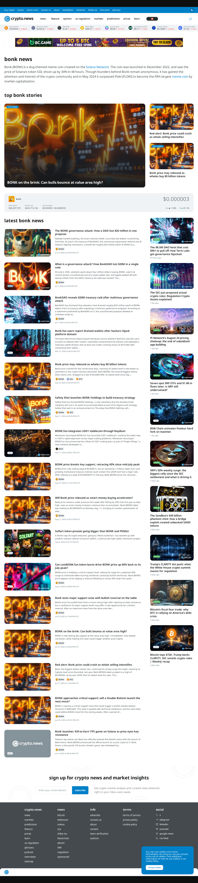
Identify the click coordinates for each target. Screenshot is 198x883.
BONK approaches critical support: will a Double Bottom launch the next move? (97, 699)
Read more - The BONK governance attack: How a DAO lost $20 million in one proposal (27, 243)
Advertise (80, 10)
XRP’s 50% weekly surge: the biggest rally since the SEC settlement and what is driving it (170, 474)
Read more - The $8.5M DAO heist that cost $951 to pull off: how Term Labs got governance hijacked (172, 231)
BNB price (90, 28)
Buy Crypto (9, 10)
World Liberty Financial (59, 449)
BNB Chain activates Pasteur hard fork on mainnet (171, 430)
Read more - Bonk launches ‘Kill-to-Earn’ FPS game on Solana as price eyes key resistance (27, 743)
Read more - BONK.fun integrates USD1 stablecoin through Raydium (27, 443)
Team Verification (99, 833)
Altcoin (61, 842)
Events (20, 10)
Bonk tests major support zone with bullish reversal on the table (96, 598)
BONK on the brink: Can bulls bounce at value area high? (55, 182)
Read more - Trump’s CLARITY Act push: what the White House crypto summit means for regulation (172, 548)
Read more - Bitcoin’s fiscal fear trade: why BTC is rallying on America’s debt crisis (172, 593)
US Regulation (82, 18)
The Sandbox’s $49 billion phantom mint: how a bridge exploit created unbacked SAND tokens (170, 520)
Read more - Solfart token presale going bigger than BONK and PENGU (27, 543)
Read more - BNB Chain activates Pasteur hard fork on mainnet (172, 412)
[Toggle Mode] (192, 10)
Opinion (67, 18)
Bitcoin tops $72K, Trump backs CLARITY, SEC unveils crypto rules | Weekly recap (171, 658)
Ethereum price (42, 28)
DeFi (59, 847)
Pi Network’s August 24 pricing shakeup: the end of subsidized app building (170, 341)
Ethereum (62, 819)
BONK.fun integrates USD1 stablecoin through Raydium (90, 431)
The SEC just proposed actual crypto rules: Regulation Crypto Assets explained (170, 296)
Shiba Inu (62, 833)
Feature (55, 18)
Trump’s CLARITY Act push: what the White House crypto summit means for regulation (170, 567)
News (43, 18)
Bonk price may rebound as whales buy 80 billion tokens (167, 174)
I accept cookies (154, 867)
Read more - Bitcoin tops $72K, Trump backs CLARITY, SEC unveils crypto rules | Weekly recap (172, 638)
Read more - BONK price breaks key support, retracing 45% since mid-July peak (27, 476)
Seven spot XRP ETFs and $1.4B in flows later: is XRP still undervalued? (171, 386)
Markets (98, 18)
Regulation (63, 852)
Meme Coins (32, 10)
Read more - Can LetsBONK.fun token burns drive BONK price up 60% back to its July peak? (27, 576)
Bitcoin (80, 379)
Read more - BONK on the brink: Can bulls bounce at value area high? (27, 643)
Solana (70, 379)
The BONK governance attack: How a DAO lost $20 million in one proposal (96, 232)
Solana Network (97, 67)
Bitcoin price (15, 28)
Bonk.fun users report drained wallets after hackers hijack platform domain (92, 332)
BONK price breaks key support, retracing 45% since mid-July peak (97, 464)
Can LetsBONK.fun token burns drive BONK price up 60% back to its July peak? (98, 566)
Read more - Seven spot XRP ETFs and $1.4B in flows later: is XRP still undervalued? (172, 367)
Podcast (28, 852)
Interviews (30, 856)
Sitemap (28, 861)
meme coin (180, 76)
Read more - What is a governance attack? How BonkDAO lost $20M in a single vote (27, 276)
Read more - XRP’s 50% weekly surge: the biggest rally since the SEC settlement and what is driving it (172, 454)
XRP (59, 829)
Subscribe (80, 790)
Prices (126, 18)
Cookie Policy (130, 824)
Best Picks (105, 10)
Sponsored (63, 856)
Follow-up (92, 10)
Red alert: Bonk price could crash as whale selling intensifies (171, 135)
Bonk (18, 199)
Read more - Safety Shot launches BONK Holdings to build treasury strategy (27, 410)
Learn (137, 18)
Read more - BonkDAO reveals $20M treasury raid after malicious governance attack (27, 309)
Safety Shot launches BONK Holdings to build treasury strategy (95, 397)
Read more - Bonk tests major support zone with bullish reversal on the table (27, 610)
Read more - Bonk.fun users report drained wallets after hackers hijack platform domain (27, 343)
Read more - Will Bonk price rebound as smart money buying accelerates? (27, 510)
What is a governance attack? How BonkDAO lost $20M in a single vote (97, 265)
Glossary (116, 10)
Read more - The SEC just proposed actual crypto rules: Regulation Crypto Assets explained (172, 276)
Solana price (114, 28)
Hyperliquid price (138, 28)
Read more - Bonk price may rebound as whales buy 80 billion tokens (27, 376)
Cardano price (163, 28)
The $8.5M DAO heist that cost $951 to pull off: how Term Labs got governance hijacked (170, 251)
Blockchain (63, 838)
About (56, 10)
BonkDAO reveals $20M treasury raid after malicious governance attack (96, 299)
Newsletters (67, 10)
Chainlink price (188, 28)
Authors (94, 838)
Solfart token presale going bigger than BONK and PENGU (92, 531)
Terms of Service (131, 815)
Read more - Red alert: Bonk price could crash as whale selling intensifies (27, 677)
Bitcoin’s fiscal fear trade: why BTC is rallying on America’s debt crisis (170, 613)
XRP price (67, 28)
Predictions (113, 18)
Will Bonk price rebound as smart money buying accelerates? (94, 497)
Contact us (46, 10)
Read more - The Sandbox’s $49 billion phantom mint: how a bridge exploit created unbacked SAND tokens (172, 499)
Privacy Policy (130, 819)
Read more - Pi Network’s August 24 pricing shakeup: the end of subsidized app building (172, 321)
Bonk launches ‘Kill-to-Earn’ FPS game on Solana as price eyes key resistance (97, 733)
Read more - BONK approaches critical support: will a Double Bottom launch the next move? (27, 710)
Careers (94, 829)
